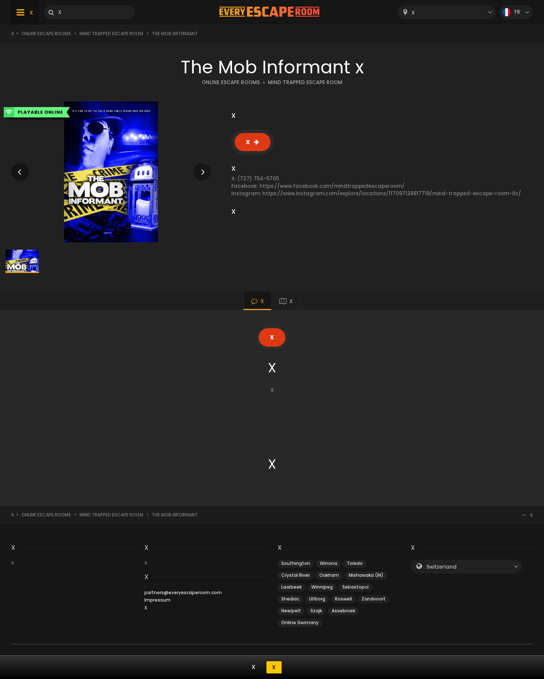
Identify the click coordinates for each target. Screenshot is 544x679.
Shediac (290, 599)
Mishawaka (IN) (366, 575)
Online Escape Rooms (46, 33)
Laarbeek (291, 587)
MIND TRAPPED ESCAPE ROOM (111, 33)
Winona (328, 563)
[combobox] (447, 12)
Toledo (355, 563)
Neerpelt (291, 611)
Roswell (343, 599)
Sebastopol (355, 587)
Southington (295, 563)
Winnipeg (322, 587)
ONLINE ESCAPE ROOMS (231, 82)
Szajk (316, 611)
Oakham (329, 575)
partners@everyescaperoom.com (183, 592)
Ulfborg (317, 599)
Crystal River (295, 575)
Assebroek (343, 611)
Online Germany (300, 622)
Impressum (157, 600)
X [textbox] (413, 12)
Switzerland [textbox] (441, 566)
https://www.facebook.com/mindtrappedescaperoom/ (331, 186)
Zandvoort (374, 599)
